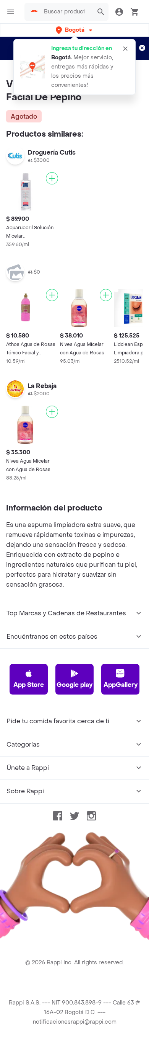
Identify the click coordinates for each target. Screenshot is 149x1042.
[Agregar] (52, 178)
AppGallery (121, 685)
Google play (74, 685)
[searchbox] (66, 12)
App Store (28, 685)
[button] (74, 30)
